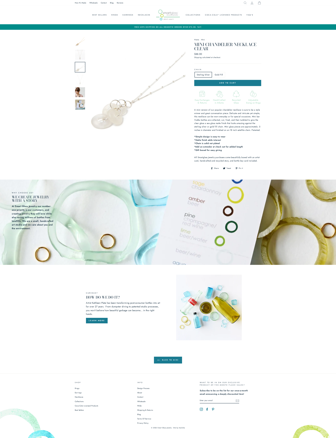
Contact (104, 2)
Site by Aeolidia (179, 428)
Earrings (128, 15)
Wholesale (93, 2)
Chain (197, 69)
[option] (168, 27)
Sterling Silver (203, 74)
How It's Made (80, 2)
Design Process (143, 388)
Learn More (97, 320)
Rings (114, 15)
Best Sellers (99, 15)
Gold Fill (219, 74)
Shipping (198, 57)
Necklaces (144, 15)
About (139, 392)
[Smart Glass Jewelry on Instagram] (201, 409)
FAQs (139, 405)
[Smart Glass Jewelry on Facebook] (207, 409)
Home (196, 39)
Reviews (120, 2)
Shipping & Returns (145, 410)
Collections (193, 15)
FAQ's (250, 15)
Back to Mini (170, 360)
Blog (112, 2)
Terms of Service (144, 418)
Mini (203, 39)
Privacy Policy (143, 423)
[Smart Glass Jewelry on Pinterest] (213, 409)
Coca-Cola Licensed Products (223, 15)
